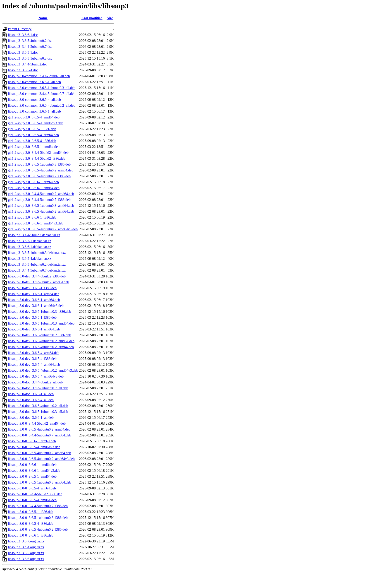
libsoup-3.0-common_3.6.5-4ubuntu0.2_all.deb (41, 105)
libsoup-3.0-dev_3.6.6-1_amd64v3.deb (36, 306)
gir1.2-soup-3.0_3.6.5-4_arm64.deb (33, 135)
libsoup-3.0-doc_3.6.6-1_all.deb (31, 417)
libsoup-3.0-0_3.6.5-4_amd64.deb (32, 500)
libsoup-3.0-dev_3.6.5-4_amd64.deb (34, 364)
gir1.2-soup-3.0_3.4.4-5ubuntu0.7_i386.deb (39, 200)
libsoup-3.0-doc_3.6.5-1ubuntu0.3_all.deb (38, 412)
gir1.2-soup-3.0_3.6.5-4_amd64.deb (34, 117)
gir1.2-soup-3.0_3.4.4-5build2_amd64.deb (38, 152)
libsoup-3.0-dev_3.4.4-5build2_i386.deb (37, 276)
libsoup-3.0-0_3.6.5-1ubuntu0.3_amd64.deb (39, 482)
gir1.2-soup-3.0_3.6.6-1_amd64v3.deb (35, 223)
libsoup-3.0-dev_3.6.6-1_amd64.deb (34, 300)
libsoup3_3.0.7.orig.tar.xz (26, 541)
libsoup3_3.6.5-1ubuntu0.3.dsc (30, 58)
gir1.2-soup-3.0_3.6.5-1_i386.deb (32, 129)
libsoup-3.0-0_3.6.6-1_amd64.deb (32, 465)
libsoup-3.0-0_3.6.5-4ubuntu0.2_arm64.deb (39, 429)
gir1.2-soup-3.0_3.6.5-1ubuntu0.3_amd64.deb (41, 205)
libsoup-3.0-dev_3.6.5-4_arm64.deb (33, 353)
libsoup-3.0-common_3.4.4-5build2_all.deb (39, 76)
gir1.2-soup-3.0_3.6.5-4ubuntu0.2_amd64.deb (41, 211)
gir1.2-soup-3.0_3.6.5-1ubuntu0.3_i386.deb (39, 164)
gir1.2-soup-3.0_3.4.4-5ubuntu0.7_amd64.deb (41, 194)
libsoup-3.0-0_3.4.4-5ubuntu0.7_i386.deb (38, 506)
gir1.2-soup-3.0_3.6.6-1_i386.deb (32, 217)
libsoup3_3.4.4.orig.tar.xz (26, 547)
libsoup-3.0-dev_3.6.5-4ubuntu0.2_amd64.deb (41, 341)
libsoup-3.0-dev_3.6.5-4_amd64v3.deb (36, 376)
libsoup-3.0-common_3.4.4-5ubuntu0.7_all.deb (41, 94)
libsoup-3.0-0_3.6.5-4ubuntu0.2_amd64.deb (39, 453)
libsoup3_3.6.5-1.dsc (23, 52)
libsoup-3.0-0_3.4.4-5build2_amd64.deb (37, 423)
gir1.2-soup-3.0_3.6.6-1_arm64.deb (33, 182)
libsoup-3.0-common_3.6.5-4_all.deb (34, 99)
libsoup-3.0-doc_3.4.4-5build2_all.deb (35, 382)
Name (43, 18)
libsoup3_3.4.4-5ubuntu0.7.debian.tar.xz (37, 270)
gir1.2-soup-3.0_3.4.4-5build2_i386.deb (36, 158)
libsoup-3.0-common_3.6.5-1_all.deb (34, 82)
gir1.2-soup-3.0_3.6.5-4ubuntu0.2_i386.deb (39, 176)
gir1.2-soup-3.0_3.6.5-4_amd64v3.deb (35, 123)
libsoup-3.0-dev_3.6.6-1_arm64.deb (33, 294)
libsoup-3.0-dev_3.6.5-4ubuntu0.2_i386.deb (39, 335)
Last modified (92, 18)
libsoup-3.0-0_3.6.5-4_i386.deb (30, 523)
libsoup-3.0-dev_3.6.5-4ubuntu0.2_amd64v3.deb (43, 370)
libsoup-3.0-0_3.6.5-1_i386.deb (30, 512)
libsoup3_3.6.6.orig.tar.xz (26, 559)
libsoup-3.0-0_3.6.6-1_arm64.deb (32, 441)
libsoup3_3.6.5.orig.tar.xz (26, 553)
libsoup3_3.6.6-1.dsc (23, 35)
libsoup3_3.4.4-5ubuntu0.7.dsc (30, 46)
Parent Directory (19, 29)
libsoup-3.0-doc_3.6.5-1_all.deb (31, 394)
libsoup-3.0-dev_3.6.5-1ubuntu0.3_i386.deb (39, 311)
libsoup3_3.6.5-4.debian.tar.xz (29, 258)
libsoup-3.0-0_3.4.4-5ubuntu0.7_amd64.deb (39, 435)
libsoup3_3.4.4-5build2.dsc (27, 64)
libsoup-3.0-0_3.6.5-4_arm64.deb (32, 488)
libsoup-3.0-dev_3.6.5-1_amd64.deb (34, 329)
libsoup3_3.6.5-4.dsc (23, 70)
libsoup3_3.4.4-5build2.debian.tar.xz (34, 235)
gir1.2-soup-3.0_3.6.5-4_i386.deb (32, 141)
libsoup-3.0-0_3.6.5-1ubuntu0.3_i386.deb (38, 518)
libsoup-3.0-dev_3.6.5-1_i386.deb (32, 317)
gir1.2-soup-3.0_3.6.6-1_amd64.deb (34, 188)
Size (110, 18)
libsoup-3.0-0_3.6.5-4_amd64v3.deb (34, 447)
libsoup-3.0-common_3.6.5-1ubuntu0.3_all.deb (41, 88)
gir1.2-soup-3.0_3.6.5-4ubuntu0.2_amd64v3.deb (43, 229)
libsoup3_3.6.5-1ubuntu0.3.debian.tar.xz (37, 253)
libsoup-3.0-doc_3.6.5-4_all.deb (31, 400)
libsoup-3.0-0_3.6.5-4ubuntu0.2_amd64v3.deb (41, 459)
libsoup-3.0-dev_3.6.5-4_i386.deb (32, 359)
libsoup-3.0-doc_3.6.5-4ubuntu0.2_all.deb (38, 406)
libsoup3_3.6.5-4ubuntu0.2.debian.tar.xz (37, 264)
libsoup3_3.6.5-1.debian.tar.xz (29, 241)
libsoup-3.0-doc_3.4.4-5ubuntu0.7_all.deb (38, 388)
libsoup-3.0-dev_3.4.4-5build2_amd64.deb (38, 282)
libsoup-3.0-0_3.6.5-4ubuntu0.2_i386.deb (38, 529)
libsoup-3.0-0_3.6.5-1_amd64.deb (32, 476)
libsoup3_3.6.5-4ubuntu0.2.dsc (30, 41)
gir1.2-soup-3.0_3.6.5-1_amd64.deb (34, 147)
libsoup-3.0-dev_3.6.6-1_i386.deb (32, 288)
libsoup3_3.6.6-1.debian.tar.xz (29, 247)
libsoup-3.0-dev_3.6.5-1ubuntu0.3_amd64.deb (41, 323)
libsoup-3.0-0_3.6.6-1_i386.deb (30, 535)
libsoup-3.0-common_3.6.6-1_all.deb (34, 111)
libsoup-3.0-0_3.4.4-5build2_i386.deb (35, 494)
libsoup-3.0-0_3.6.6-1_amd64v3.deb (34, 470)
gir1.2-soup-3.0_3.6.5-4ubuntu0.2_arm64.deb (40, 170)
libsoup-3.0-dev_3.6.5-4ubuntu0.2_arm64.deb (41, 347)
